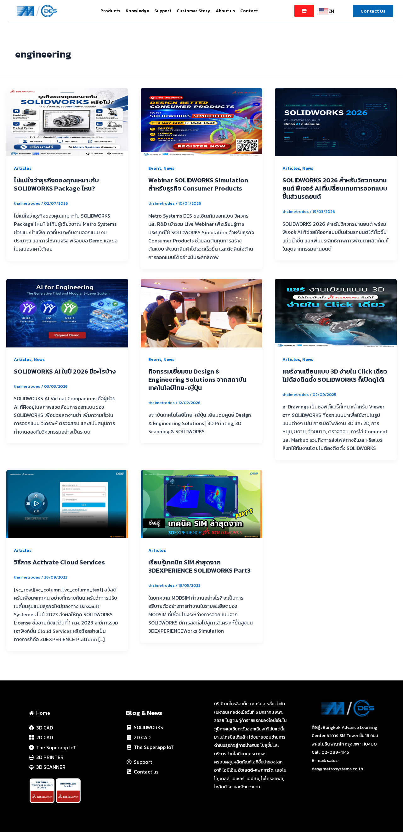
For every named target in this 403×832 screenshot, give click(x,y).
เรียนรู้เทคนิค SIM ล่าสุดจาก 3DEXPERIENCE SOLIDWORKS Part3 (199, 566)
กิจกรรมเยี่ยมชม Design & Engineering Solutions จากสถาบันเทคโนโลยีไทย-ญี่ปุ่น (197, 379)
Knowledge (137, 11)
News (168, 168)
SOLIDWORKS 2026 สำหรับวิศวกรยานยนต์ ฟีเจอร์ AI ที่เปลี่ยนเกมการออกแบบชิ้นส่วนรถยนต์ (334, 188)
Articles (22, 168)
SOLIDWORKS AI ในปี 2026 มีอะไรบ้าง (65, 371)
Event (154, 168)
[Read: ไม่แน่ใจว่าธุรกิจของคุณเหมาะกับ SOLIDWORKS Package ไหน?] (67, 121)
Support (162, 11)
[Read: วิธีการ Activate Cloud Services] (67, 503)
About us (225, 11)
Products (110, 11)
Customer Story (193, 11)
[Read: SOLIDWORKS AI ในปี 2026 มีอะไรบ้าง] (67, 312)
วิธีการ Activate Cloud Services (59, 562)
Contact (249, 11)
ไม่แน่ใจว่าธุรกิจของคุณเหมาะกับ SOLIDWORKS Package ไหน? (56, 184)
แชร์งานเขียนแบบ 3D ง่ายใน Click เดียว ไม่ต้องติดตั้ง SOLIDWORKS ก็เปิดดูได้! (334, 375)
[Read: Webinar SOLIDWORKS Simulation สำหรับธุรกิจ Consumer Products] (202, 121)
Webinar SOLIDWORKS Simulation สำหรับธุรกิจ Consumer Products (198, 184)
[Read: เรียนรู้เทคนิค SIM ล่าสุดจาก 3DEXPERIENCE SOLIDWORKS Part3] (202, 503)
